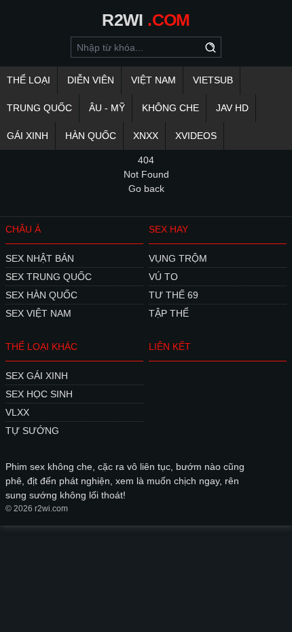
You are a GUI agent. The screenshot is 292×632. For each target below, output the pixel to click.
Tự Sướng (32, 430)
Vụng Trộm (178, 258)
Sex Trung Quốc (48, 276)
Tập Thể (169, 313)
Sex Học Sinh (39, 394)
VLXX (17, 412)
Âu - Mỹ (107, 107)
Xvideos (196, 135)
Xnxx (145, 135)
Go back (146, 188)
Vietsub (213, 80)
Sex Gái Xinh (36, 375)
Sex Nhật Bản (39, 258)
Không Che (170, 107)
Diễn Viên (90, 80)
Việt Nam (153, 80)
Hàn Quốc (90, 135)
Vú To (163, 276)
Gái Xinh (27, 135)
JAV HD (232, 107)
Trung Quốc (39, 107)
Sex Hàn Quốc (41, 295)
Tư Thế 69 (173, 295)
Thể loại (28, 80)
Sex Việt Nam (38, 313)
